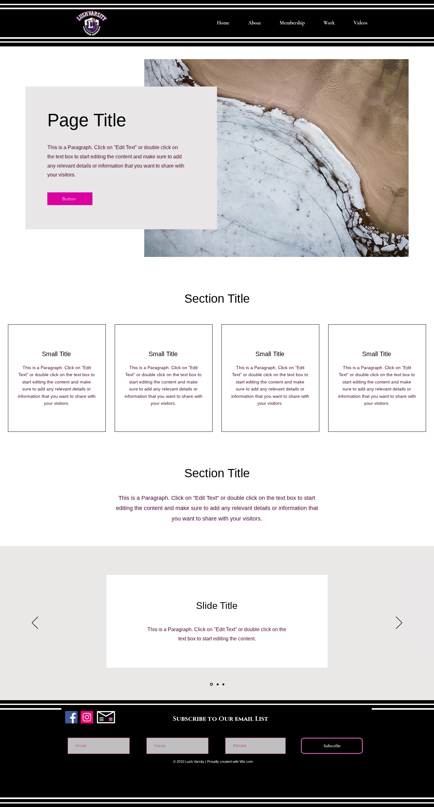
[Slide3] (223, 684)
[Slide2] (217, 684)
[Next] (399, 623)
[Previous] (35, 623)
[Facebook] (71, 717)
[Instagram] (87, 717)
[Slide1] (211, 684)
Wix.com (246, 761)
